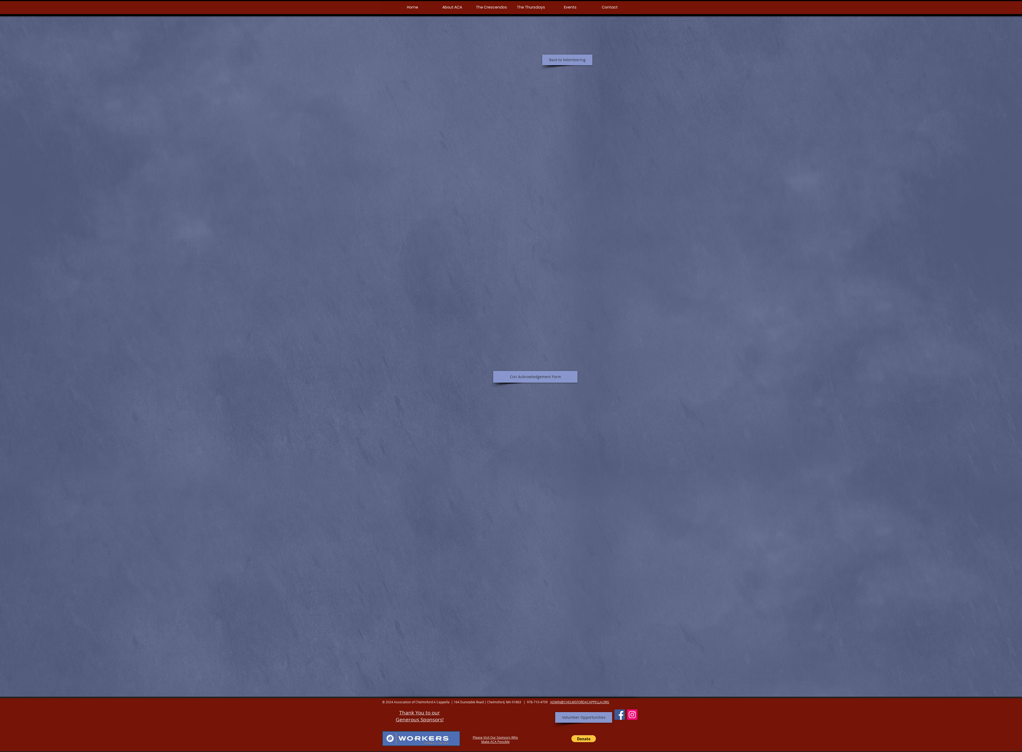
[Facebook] (620, 714)
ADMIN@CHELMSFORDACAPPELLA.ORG (579, 702)
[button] (452, 7)
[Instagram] (632, 714)
